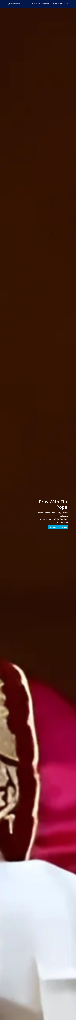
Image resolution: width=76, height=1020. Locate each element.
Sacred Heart (45, 3)
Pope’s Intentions (35, 3)
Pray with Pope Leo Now (58, 527)
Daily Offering (55, 3)
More (61, 3)
